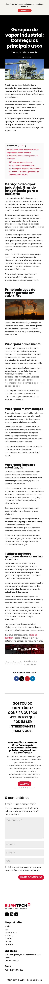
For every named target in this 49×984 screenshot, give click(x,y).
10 (34, 787)
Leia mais (24, 783)
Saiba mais (24, 10)
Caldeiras (30, 52)
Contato (9, 944)
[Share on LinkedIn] (32, 678)
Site (6, 929)
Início (7, 926)
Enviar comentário (31, 877)
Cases (8, 941)
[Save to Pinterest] (27, 678)
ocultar (22, 146)
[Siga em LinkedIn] (16, 914)
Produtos (9, 935)
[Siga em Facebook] (7, 914)
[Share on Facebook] (16, 678)
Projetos (8, 938)
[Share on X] (21, 678)
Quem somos (11, 932)
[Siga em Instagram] (11, 914)
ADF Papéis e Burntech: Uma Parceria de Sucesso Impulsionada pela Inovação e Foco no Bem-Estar (23, 747)
